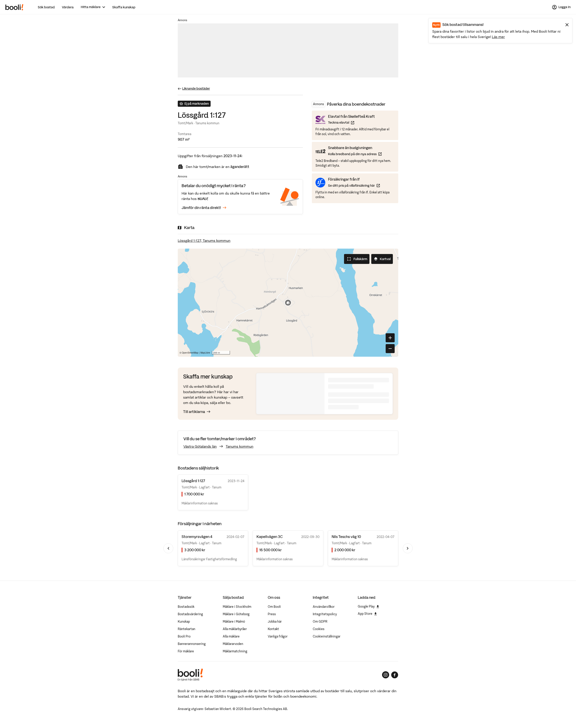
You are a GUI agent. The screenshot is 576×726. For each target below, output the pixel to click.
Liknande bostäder (196, 88)
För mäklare (186, 651)
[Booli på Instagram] (385, 674)
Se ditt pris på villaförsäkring (354, 185)
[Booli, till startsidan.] (14, 7)
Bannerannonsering (192, 644)
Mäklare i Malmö (234, 621)
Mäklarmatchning (235, 651)
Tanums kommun (239, 446)
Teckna (351, 122)
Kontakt (273, 629)
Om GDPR (320, 621)
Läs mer (498, 36)
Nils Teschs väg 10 (346, 536)
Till (194, 411)
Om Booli (274, 607)
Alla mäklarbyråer (235, 629)
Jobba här (275, 621)
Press (272, 614)
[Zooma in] (390, 337)
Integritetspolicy (325, 614)
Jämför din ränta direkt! (201, 207)
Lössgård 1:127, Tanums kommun (204, 240)
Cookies (318, 629)
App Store (365, 614)
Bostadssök (186, 607)
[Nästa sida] (408, 548)
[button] (288, 302)
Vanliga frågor (278, 636)
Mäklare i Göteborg (236, 614)
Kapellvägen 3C (269, 536)
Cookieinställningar (326, 636)
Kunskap (184, 621)
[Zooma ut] (390, 348)
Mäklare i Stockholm (237, 607)
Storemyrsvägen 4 (197, 536)
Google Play (366, 606)
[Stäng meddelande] (567, 25)
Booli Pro (184, 636)
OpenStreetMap (190, 352)
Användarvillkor (324, 607)
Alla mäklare (231, 636)
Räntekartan (186, 629)
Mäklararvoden (233, 644)
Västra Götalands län (200, 446)
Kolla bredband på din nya (355, 154)
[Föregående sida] (168, 548)
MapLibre (205, 352)
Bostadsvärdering (190, 614)
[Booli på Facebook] (394, 674)
